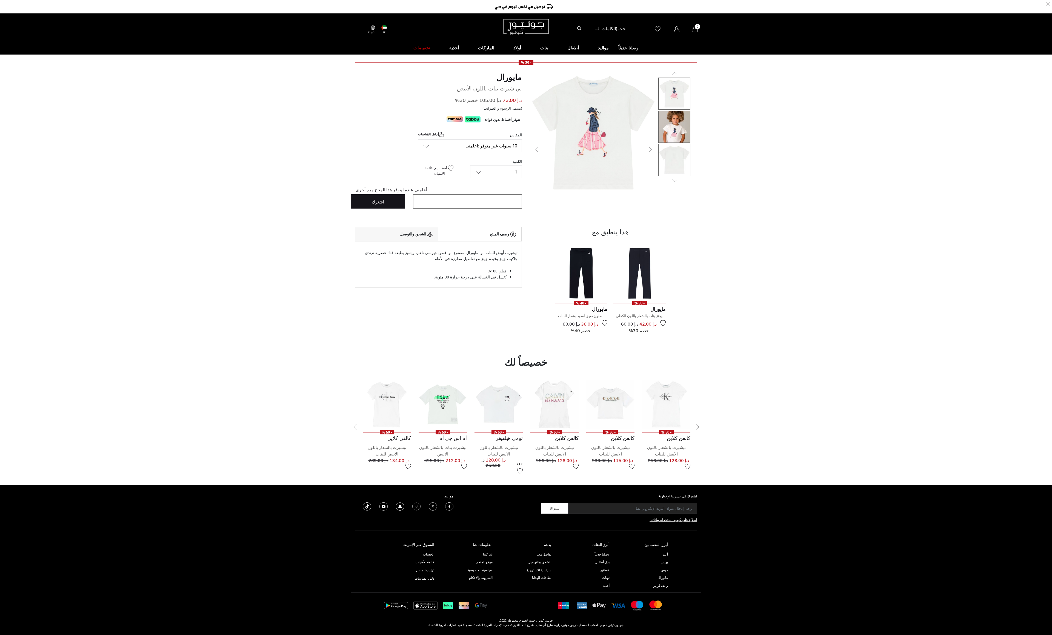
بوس (664, 562)
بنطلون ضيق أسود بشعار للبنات (581, 316)
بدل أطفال (602, 562)
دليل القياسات (428, 134)
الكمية (517, 161)
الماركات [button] (486, 47)
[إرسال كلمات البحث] (579, 28)
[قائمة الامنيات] (663, 323)
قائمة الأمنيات (425, 562)
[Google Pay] (481, 605)
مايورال (509, 77)
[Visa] (618, 605)
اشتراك (555, 508)
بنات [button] (544, 47)
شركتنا (488, 554)
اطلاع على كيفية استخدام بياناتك (673, 519)
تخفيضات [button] (421, 47)
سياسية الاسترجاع (539, 570)
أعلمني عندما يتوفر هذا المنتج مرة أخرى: (391, 190)
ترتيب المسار (425, 570)
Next (697, 427)
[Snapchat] (400, 506)
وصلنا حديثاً (602, 554)
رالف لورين (660, 585)
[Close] (1048, 3)
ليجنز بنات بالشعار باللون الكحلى (640, 316)
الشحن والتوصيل (539, 562)
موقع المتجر (484, 562)
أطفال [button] (573, 47)
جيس (664, 570)
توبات (606, 577)
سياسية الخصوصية (480, 570)
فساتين (604, 570)
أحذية (606, 585)
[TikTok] (367, 506)
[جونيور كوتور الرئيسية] (526, 27)
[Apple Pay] (599, 605)
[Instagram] (416, 506)
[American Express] (582, 605)
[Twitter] (433, 506)
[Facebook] (449, 506)
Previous (355, 427)
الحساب (428, 554)
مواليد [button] (603, 47)
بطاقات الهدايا (541, 577)
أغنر (665, 554)
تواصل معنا (543, 554)
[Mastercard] (655, 605)
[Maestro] (637, 605)
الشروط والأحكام (481, 577)
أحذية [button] (454, 47)
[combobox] (604, 28)
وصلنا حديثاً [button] (628, 47)
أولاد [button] (517, 47)
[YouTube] (383, 506)
